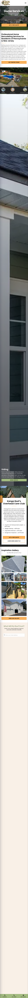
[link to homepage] (7, 3)
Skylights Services (14, 480)
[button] (25, 3)
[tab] (4, 90)
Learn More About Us (14, 541)
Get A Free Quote (14, 25)
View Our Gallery (14, 618)
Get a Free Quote (14, 537)
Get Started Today (14, 62)
